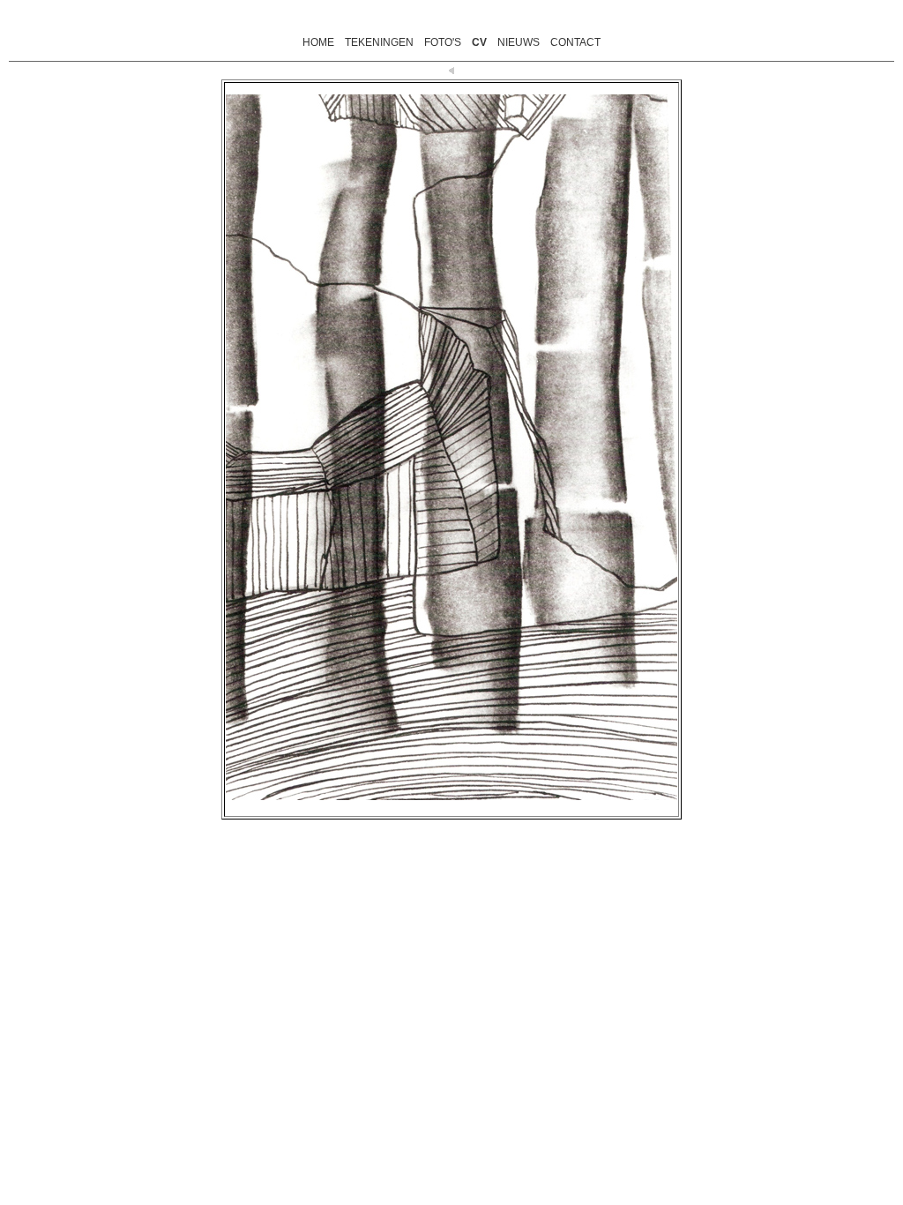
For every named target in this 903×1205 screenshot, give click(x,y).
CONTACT (575, 42)
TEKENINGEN (379, 42)
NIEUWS (518, 42)
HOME (318, 42)
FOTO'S (442, 42)
